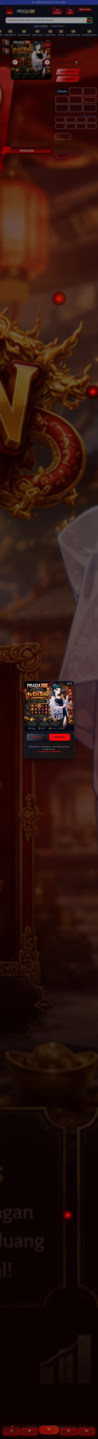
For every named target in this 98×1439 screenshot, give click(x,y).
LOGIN (37, 737)
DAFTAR (59, 737)
